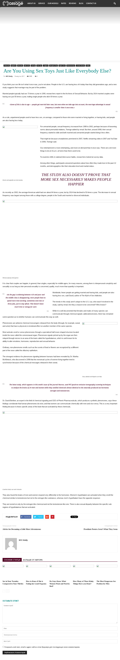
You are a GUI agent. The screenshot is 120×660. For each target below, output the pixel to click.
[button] (114, 3)
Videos (88, 65)
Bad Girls (26, 65)
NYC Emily (9, 76)
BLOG (81, 3)
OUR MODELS (53, 3)
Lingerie (45, 65)
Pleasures (6, 65)
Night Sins (62, 65)
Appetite (13, 65)
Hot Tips (39, 65)
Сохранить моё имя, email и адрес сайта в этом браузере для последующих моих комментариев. (42, 647)
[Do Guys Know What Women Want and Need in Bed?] (60, 572)
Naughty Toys (53, 65)
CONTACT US (91, 3)
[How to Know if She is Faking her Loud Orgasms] (36, 572)
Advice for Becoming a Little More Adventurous (22, 529)
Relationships (70, 65)
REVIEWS (72, 3)
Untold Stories (80, 65)
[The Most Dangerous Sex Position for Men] (107, 572)
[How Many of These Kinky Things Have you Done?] (83, 572)
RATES (63, 3)
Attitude (20, 65)
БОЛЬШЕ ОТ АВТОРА (33, 560)
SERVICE (41, 3)
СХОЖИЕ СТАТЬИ (12, 560)
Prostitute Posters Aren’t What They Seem (100, 529)
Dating (33, 65)
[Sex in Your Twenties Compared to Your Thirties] (13, 572)
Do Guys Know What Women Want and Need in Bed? (59, 583)
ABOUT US (31, 3)
